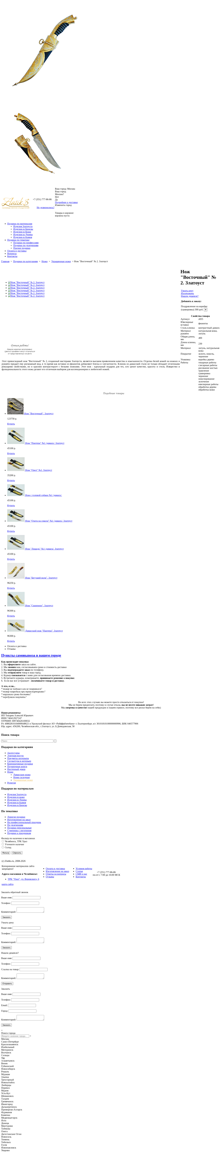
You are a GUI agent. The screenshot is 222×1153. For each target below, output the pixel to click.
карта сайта (7, 884)
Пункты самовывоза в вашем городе (31, 655)
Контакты (12, 256)
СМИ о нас (81, 874)
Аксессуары (13, 753)
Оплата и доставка (16, 251)
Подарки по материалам (19, 223)
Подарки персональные (19, 827)
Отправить (7, 983)
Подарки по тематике (18, 240)
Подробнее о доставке (66, 202)
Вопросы (12, 253)
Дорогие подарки (16, 817)
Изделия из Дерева (23, 234)
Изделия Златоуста (22, 226)
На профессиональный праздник (24, 822)
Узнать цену (187, 290)
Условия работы (84, 868)
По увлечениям (15, 825)
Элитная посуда (15, 755)
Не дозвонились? (45, 207)
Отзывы (11, 649)
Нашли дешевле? (189, 296)
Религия (11, 782)
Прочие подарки (21, 248)
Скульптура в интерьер (19, 761)
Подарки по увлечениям (25, 245)
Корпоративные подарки (20, 763)
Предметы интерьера (18, 758)
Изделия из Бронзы (23, 229)
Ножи (45, 261)
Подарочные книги (17, 766)
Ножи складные (21, 777)
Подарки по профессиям (26, 242)
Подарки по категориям (25, 261)
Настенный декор (16, 769)
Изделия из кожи (16, 797)
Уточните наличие (14, 844)
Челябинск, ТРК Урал (16, 841)
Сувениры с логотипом (19, 830)
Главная (5, 261)
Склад (8, 847)
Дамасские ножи (22, 774)
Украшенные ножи (61, 261)
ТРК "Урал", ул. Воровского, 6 (23, 879)
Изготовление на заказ (19, 819)
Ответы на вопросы (56, 874)
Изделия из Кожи (22, 232)
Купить (11, 424)
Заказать (6, 917)
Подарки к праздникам (19, 833)
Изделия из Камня (22, 237)
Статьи (79, 871)
